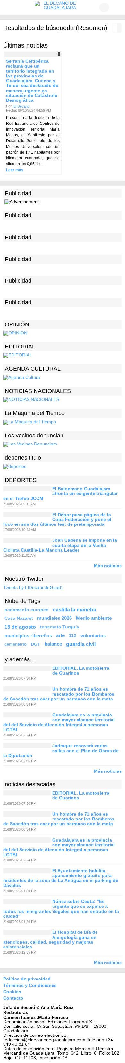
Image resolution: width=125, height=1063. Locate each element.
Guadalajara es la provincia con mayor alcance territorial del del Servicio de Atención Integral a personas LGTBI (59, 722)
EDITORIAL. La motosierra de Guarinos (80, 670)
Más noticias (108, 565)
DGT (35, 644)
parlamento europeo (26, 609)
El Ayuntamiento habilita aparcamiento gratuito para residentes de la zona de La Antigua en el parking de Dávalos (60, 878)
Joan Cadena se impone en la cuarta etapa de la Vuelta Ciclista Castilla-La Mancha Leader (60, 545)
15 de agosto (20, 627)
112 (72, 635)
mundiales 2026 (54, 618)
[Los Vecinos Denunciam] (30, 443)
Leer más (14, 170)
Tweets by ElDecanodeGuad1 (33, 587)
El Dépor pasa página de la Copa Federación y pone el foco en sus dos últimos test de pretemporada (57, 519)
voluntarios (93, 635)
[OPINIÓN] (15, 332)
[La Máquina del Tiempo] (29, 421)
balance (53, 644)
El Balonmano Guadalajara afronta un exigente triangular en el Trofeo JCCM (60, 493)
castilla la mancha (74, 609)
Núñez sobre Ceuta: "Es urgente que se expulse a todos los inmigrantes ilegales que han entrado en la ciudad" (61, 909)
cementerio (15, 644)
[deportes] (14, 465)
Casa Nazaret (18, 618)
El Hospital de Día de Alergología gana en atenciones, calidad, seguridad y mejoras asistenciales (50, 940)
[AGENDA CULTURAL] (21, 377)
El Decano (21, 106)
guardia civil (81, 644)
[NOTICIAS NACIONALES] (31, 399)
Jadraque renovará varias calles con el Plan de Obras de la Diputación (61, 750)
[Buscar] (117, 7)
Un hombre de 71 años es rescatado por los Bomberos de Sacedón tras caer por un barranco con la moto (58, 694)
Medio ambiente (94, 618)
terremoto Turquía (59, 626)
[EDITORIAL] (17, 354)
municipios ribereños (28, 635)
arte (60, 635)
